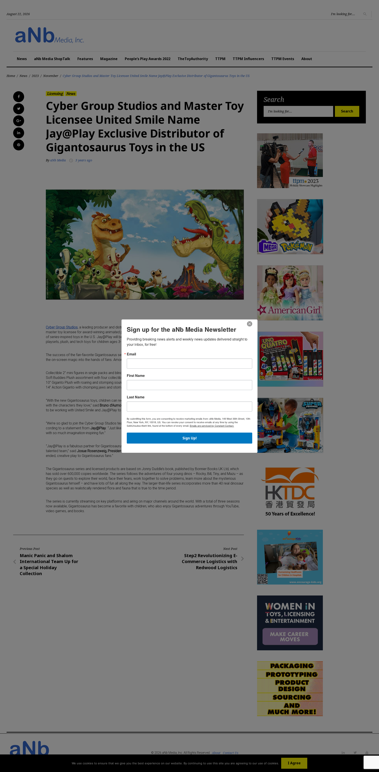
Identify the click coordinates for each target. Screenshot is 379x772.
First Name (136, 375)
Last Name (136, 397)
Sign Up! (189, 438)
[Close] (249, 324)
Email (131, 354)
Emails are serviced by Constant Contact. (212, 425)
